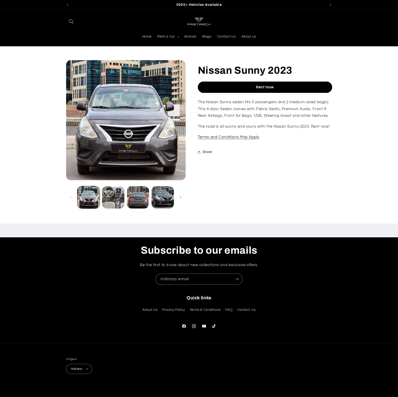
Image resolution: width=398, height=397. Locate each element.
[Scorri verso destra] (181, 197)
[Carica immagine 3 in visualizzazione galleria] (138, 197)
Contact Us (246, 309)
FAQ (228, 309)
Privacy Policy (173, 309)
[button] (71, 21)
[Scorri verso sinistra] (71, 197)
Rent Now (265, 87)
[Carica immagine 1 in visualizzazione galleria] (88, 197)
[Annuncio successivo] (330, 4)
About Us (150, 309)
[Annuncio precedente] (67, 4)
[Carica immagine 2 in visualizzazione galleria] (113, 197)
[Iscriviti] (237, 279)
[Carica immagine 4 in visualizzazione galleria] (163, 197)
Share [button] (207, 152)
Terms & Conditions (205, 309)
